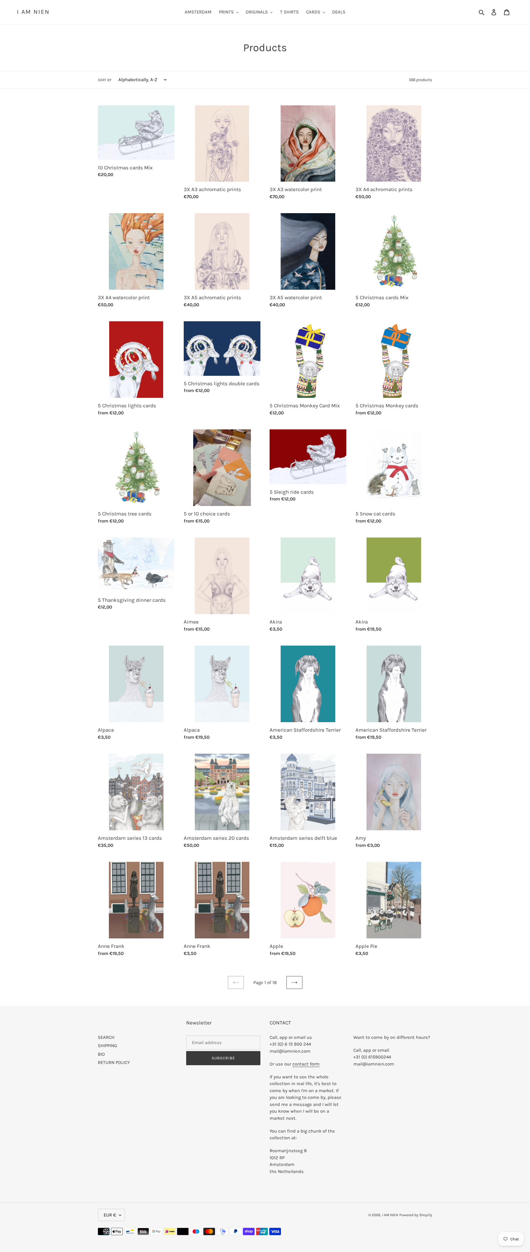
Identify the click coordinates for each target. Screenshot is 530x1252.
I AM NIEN (33, 11)
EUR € (110, 1215)
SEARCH (106, 1037)
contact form (306, 1064)
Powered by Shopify (415, 1215)
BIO (101, 1054)
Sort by (105, 80)
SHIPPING (107, 1045)
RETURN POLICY (114, 1062)
